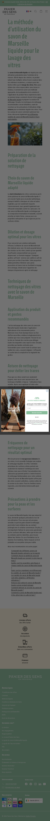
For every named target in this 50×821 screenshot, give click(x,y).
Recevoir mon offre (37, 413)
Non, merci (36, 417)
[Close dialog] (47, 391)
